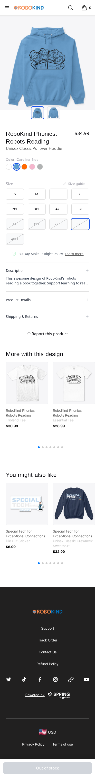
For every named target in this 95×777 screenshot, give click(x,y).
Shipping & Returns (22, 316)
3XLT (80, 224)
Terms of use (62, 744)
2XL (15, 209)
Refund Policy (47, 664)
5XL (80, 209)
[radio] (15, 194)
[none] (73, 183)
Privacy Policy (33, 744)
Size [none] (9, 183)
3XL (36, 209)
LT (15, 224)
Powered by (35, 695)
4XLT (15, 239)
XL (80, 194)
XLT (36, 224)
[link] (27, 383)
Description (15, 270)
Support (47, 628)
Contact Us (48, 652)
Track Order (47, 640)
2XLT (58, 224)
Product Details (18, 299)
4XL (58, 209)
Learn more (74, 253)
